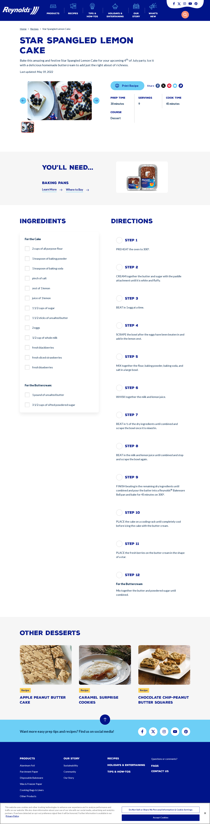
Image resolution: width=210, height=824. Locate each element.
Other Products (28, 796)
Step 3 (131, 298)
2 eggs (36, 327)
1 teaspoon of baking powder (49, 258)
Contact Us (160, 771)
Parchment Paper (29, 771)
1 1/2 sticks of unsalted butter (50, 318)
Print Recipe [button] (130, 85)
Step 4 (131, 325)
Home (23, 28)
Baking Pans (55, 183)
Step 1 (131, 240)
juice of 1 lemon (41, 298)
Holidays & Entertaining (126, 765)
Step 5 (131, 357)
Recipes (34, 28)
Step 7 (131, 415)
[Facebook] (158, 86)
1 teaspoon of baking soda (47, 268)
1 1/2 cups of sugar (43, 308)
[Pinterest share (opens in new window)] (169, 86)
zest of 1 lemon (41, 288)
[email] (175, 86)
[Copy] (181, 86)
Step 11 (132, 544)
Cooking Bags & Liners (32, 790)
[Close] (205, 813)
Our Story (69, 777)
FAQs (155, 765)
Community (70, 771)
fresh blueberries (42, 367)
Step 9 (131, 477)
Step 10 (132, 512)
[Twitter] (163, 86)
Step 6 (131, 388)
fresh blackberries (43, 347)
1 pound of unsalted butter (48, 394)
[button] (53, 10)
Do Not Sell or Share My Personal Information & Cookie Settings (160, 809)
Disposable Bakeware (31, 777)
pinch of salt (39, 278)
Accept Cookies (160, 817)
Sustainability (71, 765)
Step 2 (131, 267)
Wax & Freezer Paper (31, 783)
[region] (105, 813)
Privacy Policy (12, 816)
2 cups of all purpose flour (47, 248)
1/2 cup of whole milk (44, 337)
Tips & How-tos (119, 771)
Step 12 (132, 575)
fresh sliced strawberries (47, 357)
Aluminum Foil (27, 765)
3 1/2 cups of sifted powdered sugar (53, 404)
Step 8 (131, 446)
